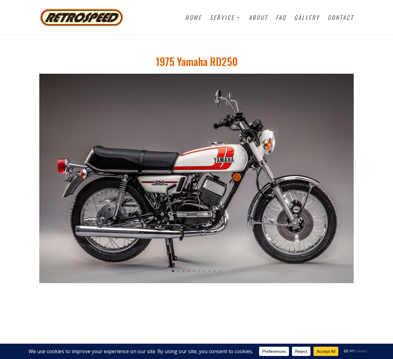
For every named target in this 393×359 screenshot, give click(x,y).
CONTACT (341, 18)
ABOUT (258, 18)
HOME (193, 18)
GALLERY (307, 18)
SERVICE (222, 18)
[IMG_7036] (196, 281)
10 (220, 271)
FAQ (281, 18)
